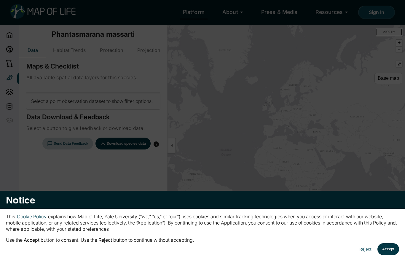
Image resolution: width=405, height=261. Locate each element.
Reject (365, 249)
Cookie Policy (32, 216)
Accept (388, 249)
